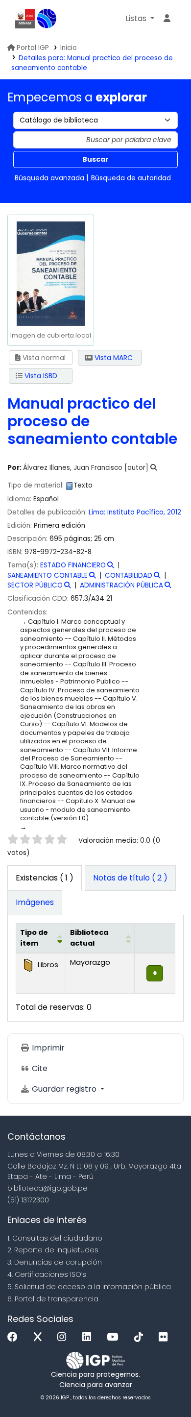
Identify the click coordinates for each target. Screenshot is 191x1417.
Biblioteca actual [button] (89, 938)
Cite (39, 1068)
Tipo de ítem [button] (34, 938)
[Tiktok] (141, 1337)
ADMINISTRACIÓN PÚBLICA (121, 585)
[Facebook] (15, 1337)
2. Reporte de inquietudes (52, 1250)
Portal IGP (33, 47)
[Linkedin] (89, 1337)
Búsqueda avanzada (49, 178)
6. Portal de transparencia (52, 1299)
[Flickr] (165, 1337)
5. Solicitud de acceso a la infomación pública (89, 1287)
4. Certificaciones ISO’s (46, 1274)
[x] (40, 1337)
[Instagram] (64, 1337)
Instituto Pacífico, (137, 512)
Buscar (95, 159)
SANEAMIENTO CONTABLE (47, 575)
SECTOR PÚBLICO (35, 585)
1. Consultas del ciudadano (54, 1238)
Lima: (98, 512)
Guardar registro (64, 1089)
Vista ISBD (40, 376)
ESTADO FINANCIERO (73, 565)
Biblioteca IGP (47, 18)
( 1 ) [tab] (44, 877)
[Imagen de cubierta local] (50, 273)
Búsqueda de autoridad (131, 178)
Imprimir (47, 1047)
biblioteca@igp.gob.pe (47, 1188)
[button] (139, 18)
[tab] (130, 878)
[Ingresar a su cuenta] (167, 18)
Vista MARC (113, 358)
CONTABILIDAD (128, 575)
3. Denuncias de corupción (54, 1262)
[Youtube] (115, 1337)
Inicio (68, 47)
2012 (174, 512)
